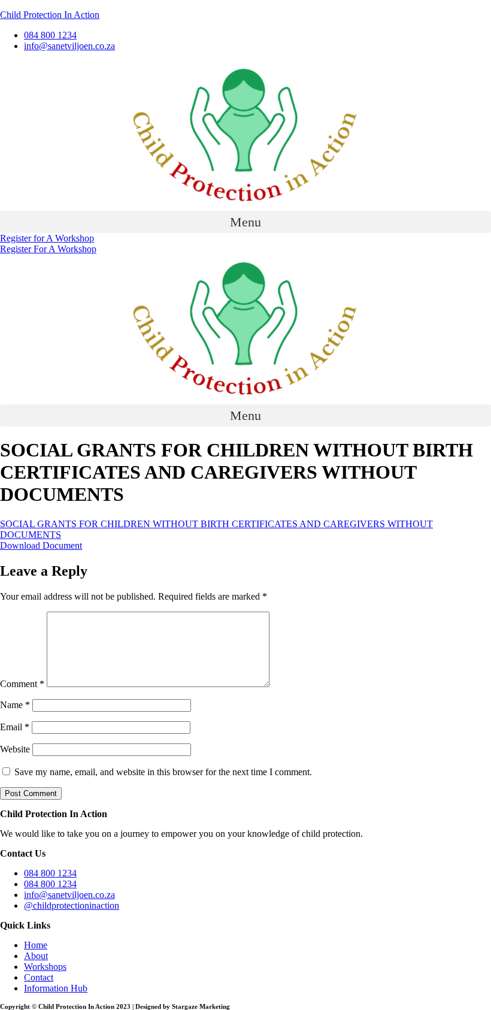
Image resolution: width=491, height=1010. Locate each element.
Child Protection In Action (49, 15)
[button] (245, 222)
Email (14, 727)
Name (15, 705)
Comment (22, 684)
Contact (38, 977)
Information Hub (55, 988)
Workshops (45, 966)
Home (35, 945)
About (36, 956)
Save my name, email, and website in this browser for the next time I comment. (163, 772)
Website (15, 749)
